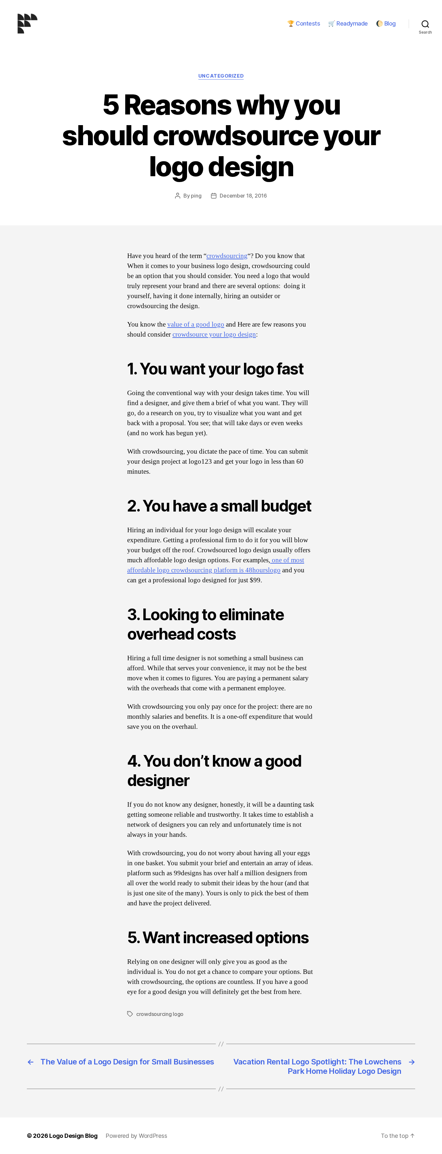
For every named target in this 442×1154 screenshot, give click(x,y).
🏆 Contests (303, 23)
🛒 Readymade (348, 23)
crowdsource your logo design (214, 334)
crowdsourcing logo (159, 1014)
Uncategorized (221, 76)
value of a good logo (195, 324)
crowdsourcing (227, 256)
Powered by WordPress (136, 1135)
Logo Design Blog (73, 1135)
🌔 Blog (386, 23)
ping (196, 195)
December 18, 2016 (243, 195)
